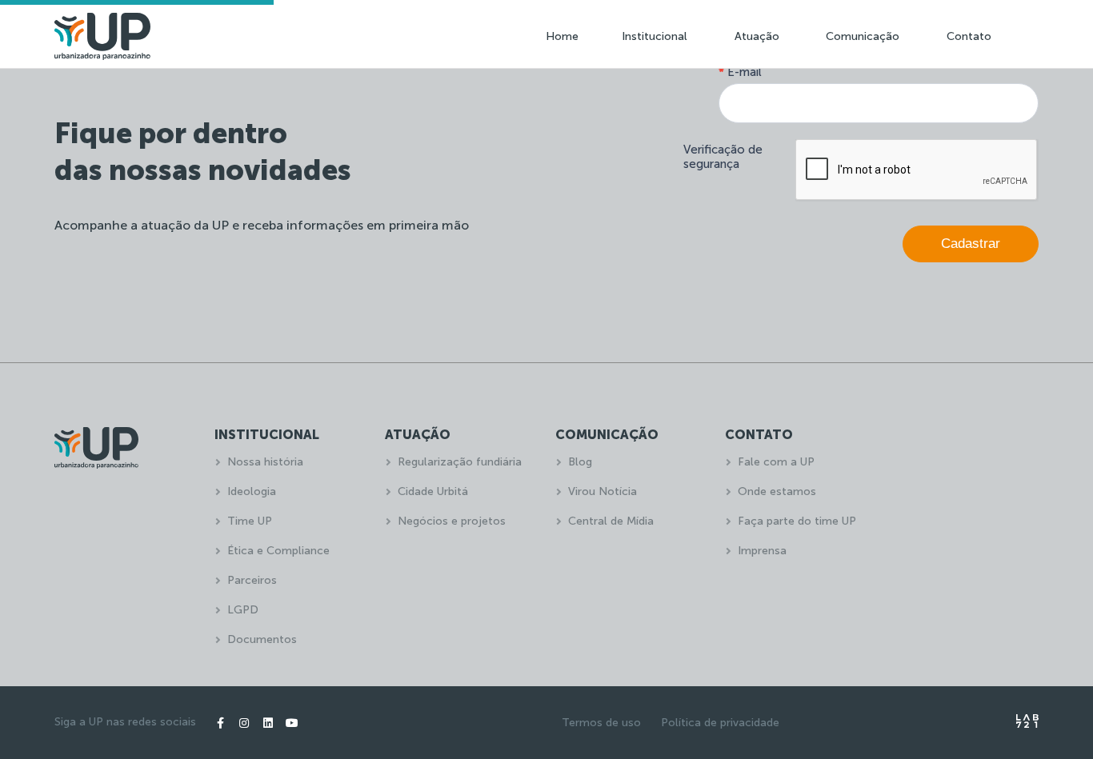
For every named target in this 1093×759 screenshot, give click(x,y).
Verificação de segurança (723, 156)
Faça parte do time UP (797, 521)
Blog (580, 462)
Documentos (262, 639)
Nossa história (265, 462)
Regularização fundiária (460, 462)
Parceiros (252, 580)
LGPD (242, 610)
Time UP (249, 521)
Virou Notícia (602, 491)
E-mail (740, 72)
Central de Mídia (611, 521)
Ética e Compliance (278, 550)
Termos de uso (601, 722)
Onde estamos (777, 491)
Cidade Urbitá (433, 491)
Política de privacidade (720, 722)
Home (562, 36)
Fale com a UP (776, 462)
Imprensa (762, 550)
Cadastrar (970, 243)
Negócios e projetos (452, 521)
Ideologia (251, 491)
